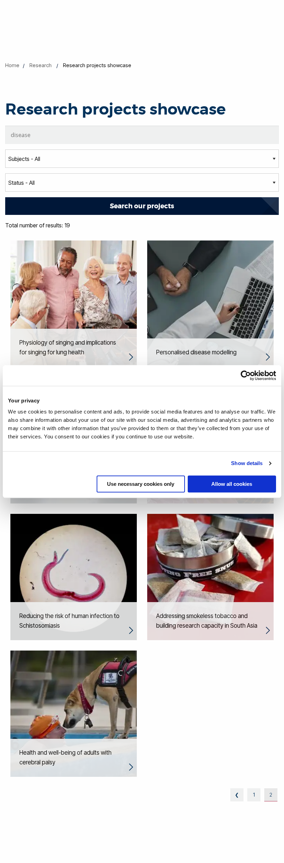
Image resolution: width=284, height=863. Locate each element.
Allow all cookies (231, 484)
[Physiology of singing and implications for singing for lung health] (73, 303)
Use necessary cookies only (140, 484)
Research (40, 65)
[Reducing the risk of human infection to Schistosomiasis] (73, 576)
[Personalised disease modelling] (210, 303)
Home (12, 65)
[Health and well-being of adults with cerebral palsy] (73, 713)
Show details (247, 463)
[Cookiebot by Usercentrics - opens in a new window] (245, 375)
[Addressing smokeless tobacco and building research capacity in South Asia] (210, 576)
